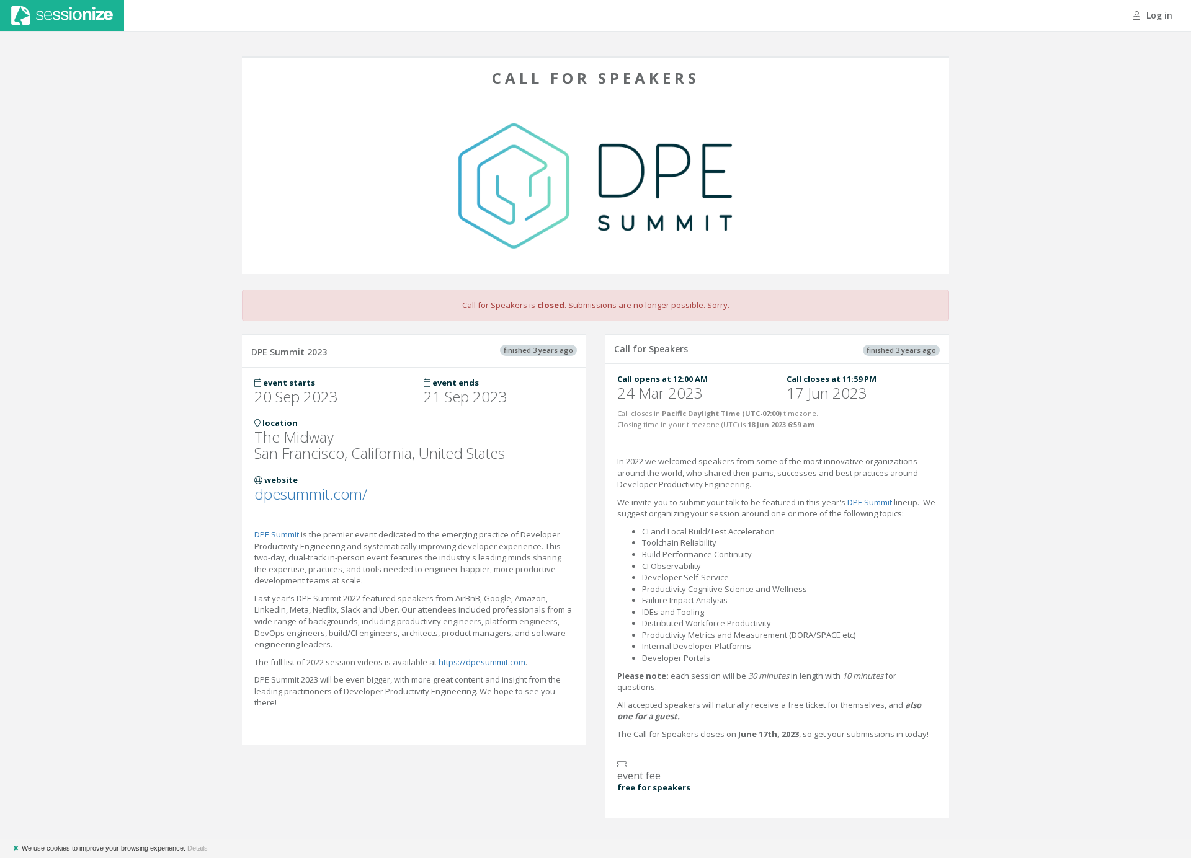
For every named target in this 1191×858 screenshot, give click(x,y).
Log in (1158, 15)
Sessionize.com (62, 15)
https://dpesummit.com (482, 662)
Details (197, 848)
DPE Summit (276, 534)
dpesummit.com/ (310, 494)
